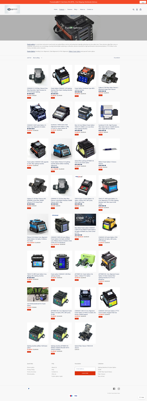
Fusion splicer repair (57, 376)
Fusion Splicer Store (115, 393)
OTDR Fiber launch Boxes (105, 372)
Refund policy (31, 374)
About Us (54, 367)
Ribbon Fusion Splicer (75, 51)
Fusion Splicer (31, 51)
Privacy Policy (31, 369)
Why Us (54, 374)
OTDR (99, 369)
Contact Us (55, 372)
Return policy (30, 367)
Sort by (29, 57)
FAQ (53, 369)
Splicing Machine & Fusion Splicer (107, 367)
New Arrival (101, 376)
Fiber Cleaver (101, 374)
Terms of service (31, 372)
